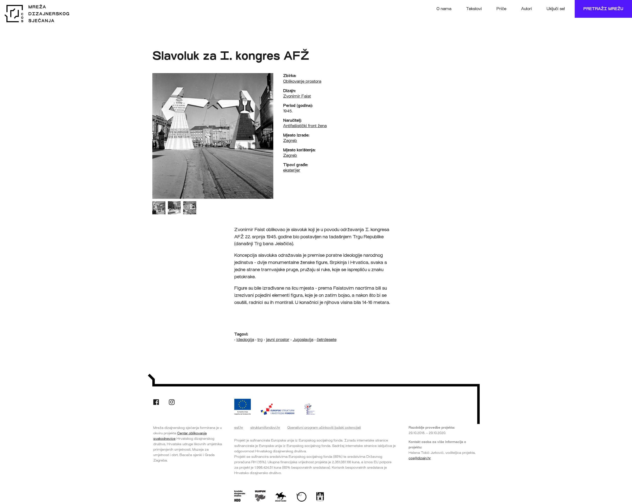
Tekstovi (474, 8)
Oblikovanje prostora (302, 81)
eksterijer (291, 170)
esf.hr (238, 427)
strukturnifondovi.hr (265, 427)
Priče (501, 8)
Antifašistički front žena (305, 125)
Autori (526, 8)
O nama (443, 8)
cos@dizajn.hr (420, 458)
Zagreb (290, 140)
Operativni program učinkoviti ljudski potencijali (324, 427)
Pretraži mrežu (603, 8)
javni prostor (277, 339)
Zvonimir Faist (297, 96)
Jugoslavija (303, 339)
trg (260, 339)
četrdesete (326, 339)
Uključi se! (556, 8)
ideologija (245, 339)
